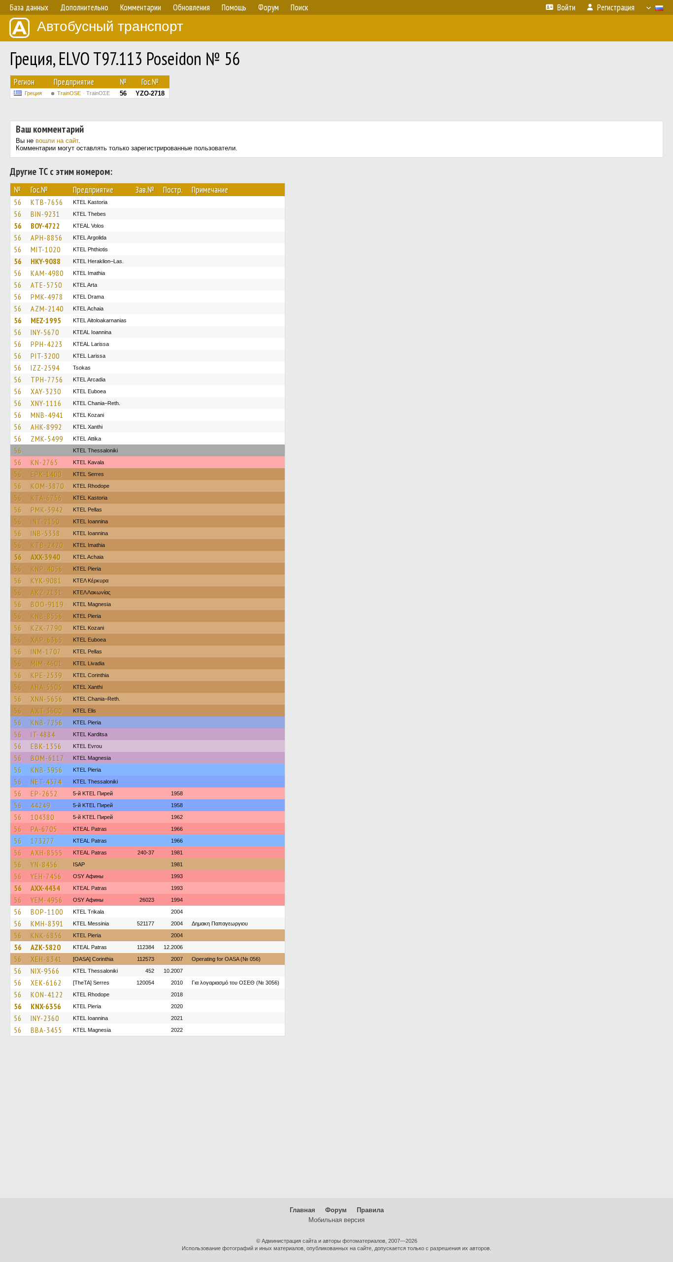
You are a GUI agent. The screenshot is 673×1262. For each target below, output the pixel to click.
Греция (33, 93)
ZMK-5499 (47, 438)
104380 (42, 817)
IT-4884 (43, 734)
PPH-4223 (47, 344)
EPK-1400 (46, 474)
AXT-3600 (46, 711)
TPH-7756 (47, 379)
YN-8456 (44, 864)
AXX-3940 (45, 557)
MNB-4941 (47, 415)
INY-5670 (45, 332)
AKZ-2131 (46, 592)
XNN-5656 (47, 699)
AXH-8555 (47, 852)
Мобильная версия (336, 1220)
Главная (302, 1210)
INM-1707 (46, 651)
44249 (40, 805)
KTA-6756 (46, 498)
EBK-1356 (46, 746)
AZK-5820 (46, 947)
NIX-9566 (45, 971)
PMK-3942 (47, 509)
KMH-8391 (47, 923)
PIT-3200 (45, 356)
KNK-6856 (46, 935)
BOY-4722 (45, 226)
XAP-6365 (47, 640)
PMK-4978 (47, 297)
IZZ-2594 (45, 368)
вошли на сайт (56, 140)
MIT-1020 (46, 249)
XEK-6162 (46, 983)
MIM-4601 (46, 663)
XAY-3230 (46, 391)
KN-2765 (44, 462)
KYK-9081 (46, 580)
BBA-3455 (46, 1030)
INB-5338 (45, 533)
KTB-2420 (47, 545)
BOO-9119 (47, 604)
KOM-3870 (47, 486)
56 (18, 202)
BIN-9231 (45, 214)
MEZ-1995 (46, 320)
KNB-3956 (47, 770)
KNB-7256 (47, 722)
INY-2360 (45, 1018)
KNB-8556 (47, 616)
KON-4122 (47, 994)
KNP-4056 (47, 569)
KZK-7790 (46, 628)
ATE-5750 (46, 285)
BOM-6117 (47, 758)
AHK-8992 (46, 427)
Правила (370, 1210)
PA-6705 (44, 829)
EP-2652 (44, 793)
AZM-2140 (47, 308)
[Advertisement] (336, 1122)
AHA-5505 (46, 687)
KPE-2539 (46, 675)
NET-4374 (46, 781)
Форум (336, 1210)
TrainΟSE (83, 93)
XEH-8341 (46, 959)
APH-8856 (47, 237)
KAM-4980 (47, 273)
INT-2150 (45, 521)
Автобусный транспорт (110, 26)
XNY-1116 (46, 403)
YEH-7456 (46, 876)
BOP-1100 (47, 912)
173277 (42, 841)
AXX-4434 (45, 888)
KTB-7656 (47, 202)
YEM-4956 (47, 900)
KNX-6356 (46, 1006)
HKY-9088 (46, 261)
